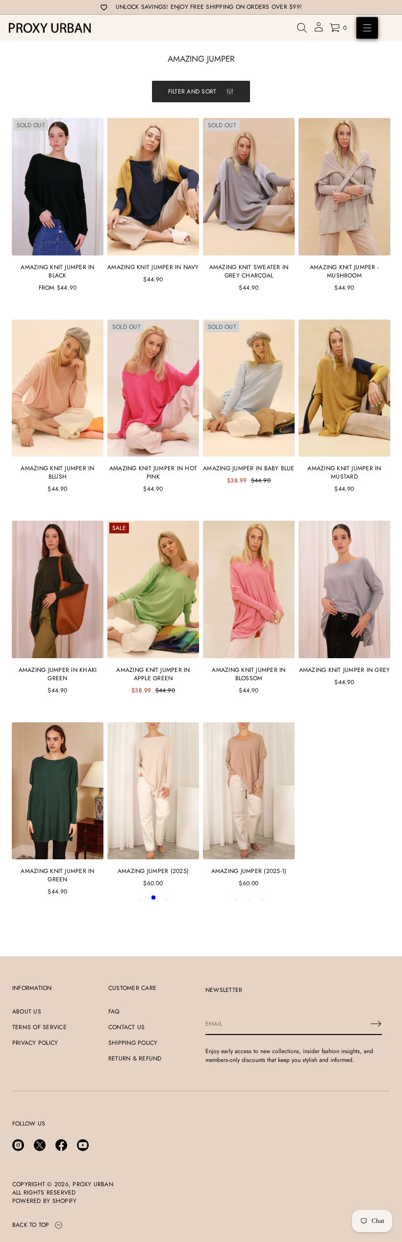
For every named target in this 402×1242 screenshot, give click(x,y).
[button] (302, 28)
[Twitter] (39, 1145)
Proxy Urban (93, 1184)
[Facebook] (61, 1145)
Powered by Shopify (44, 1201)
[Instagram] (18, 1145)
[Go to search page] (302, 28)
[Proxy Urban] (50, 28)
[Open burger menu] (367, 28)
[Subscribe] (376, 1024)
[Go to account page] (319, 30)
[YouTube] (83, 1145)
